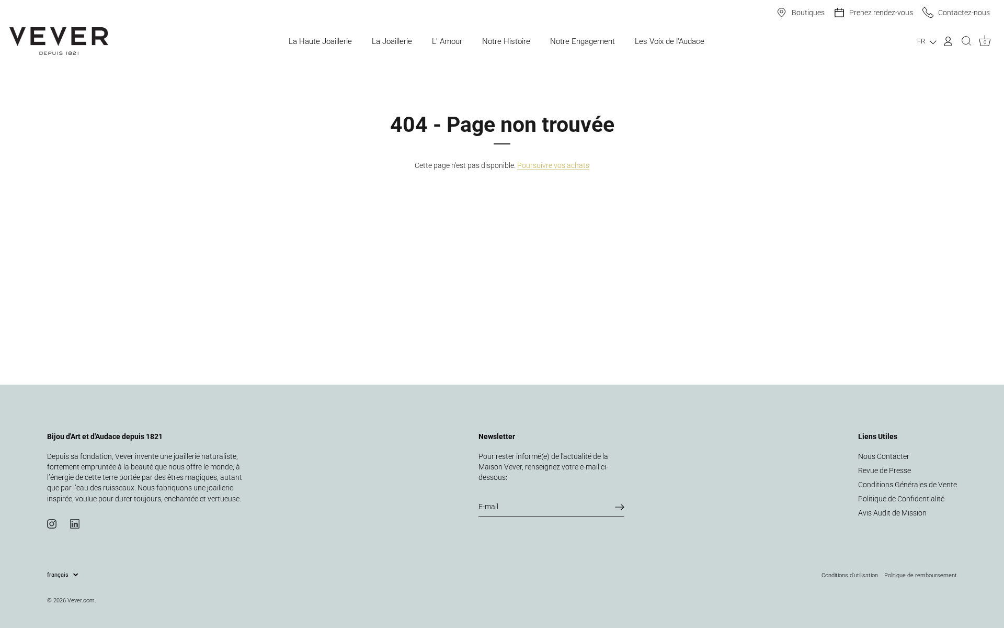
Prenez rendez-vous (881, 12)
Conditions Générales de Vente (907, 484)
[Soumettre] (619, 507)
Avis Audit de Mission (892, 513)
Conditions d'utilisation (850, 575)
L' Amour (447, 41)
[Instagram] (51, 523)
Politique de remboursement (920, 575)
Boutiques (808, 12)
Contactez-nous (964, 12)
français (58, 574)
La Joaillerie (392, 41)
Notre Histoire (506, 41)
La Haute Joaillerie (320, 41)
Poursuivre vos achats (553, 165)
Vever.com (81, 600)
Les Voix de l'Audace (669, 41)
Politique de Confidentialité (901, 499)
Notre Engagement (582, 41)
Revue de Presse (884, 470)
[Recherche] (966, 41)
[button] (927, 41)
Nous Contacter (883, 456)
